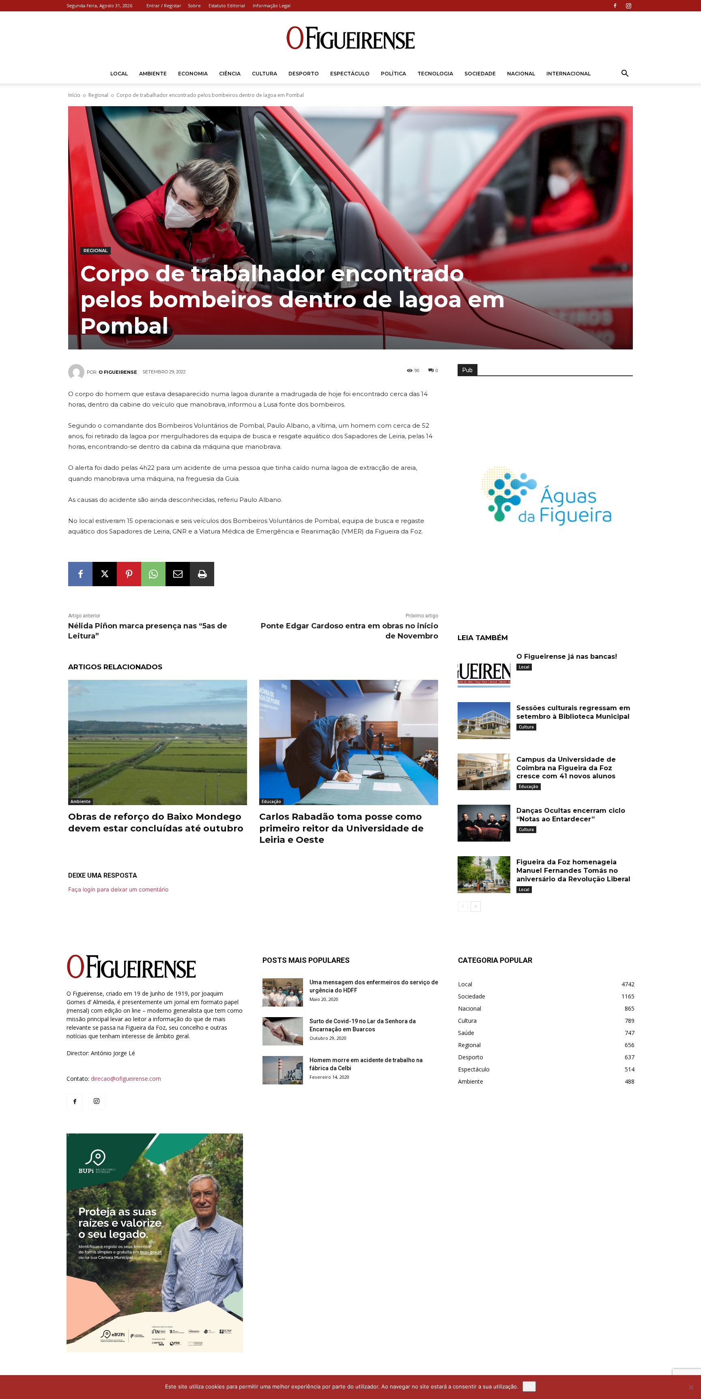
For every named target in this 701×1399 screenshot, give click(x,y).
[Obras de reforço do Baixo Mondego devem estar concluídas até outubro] (157, 742)
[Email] (178, 574)
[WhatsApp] (153, 574)
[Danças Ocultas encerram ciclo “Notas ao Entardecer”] (484, 823)
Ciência (230, 74)
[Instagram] (628, 5)
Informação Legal (271, 5)
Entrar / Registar (163, 5)
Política (393, 74)
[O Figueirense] (350, 38)
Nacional (521, 74)
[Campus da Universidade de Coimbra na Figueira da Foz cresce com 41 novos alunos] (484, 772)
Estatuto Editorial (227, 5)
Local (119, 74)
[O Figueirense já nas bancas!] (484, 669)
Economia (193, 74)
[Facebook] (615, 5)
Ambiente (153, 74)
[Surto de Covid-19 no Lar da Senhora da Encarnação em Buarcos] (282, 1031)
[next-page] (476, 906)
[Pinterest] (129, 574)
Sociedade (480, 74)
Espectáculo (350, 74)
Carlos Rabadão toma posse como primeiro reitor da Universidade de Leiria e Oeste (341, 828)
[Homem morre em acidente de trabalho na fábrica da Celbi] (282, 1070)
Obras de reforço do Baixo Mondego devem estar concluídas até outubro (155, 822)
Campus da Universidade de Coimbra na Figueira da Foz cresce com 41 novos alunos (566, 768)
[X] (104, 574)
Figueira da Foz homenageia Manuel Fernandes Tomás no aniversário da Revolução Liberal (573, 870)
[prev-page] (463, 906)
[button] (624, 74)
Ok (529, 1386)
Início (74, 95)
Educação (271, 801)
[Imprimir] (202, 574)
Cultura (264, 74)
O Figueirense (118, 372)
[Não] (691, 1387)
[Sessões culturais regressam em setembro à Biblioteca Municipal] (484, 720)
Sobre (194, 5)
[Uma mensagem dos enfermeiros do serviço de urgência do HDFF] (282, 992)
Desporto (303, 74)
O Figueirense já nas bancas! (566, 656)
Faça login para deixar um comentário (118, 889)
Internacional (568, 74)
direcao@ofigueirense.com (126, 1078)
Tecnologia (435, 74)
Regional (98, 95)
